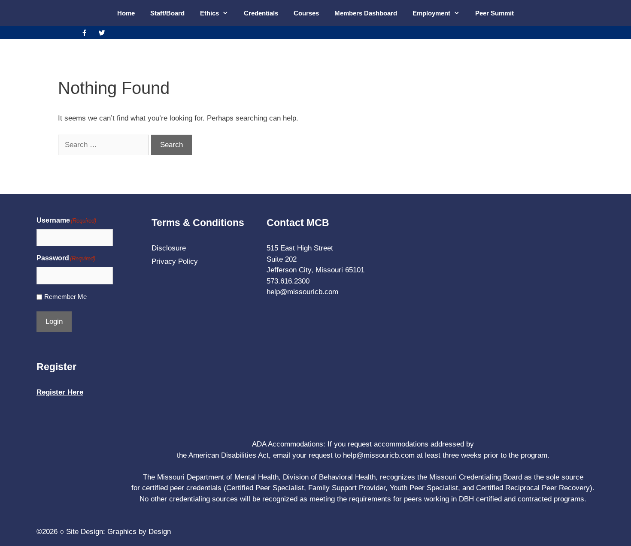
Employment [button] (431, 13)
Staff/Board (167, 13)
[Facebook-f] (84, 32)
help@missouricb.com (302, 292)
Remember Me (65, 296)
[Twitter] (101, 32)
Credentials (261, 13)
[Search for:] (104, 145)
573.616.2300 (288, 281)
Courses (306, 13)
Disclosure (169, 248)
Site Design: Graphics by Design (118, 532)
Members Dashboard (365, 13)
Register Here (59, 392)
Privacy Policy (175, 261)
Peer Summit (494, 13)
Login (54, 321)
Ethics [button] (209, 13)
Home (126, 13)
